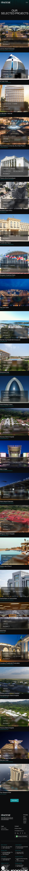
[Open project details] (14, 33)
